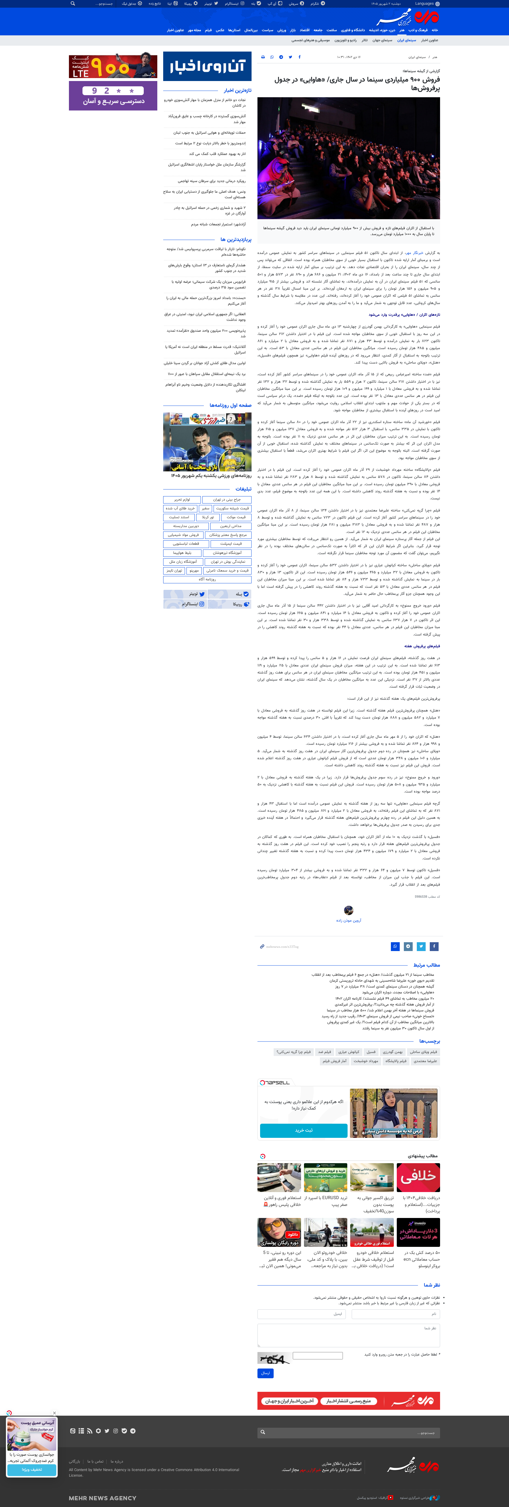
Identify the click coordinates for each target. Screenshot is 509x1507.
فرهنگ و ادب (418, 30)
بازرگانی (74, 1462)
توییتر (208, 3)
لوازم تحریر (182, 500)
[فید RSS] (89, 1431)
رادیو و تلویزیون (346, 40)
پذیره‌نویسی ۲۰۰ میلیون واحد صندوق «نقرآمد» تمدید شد (206, 333)
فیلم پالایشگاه (396, 1061)
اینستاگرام (232, 3)
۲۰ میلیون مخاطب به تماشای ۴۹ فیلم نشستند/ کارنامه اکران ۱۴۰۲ (385, 999)
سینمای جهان (382, 40)
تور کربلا (208, 517)
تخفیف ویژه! (32, 1470)
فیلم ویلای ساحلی (423, 1052)
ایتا (170, 3)
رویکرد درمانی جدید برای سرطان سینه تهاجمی (212, 181)
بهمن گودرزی (393, 1052)
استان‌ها (234, 30)
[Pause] (355, 1133)
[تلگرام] (132, 1431)
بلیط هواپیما (182, 553)
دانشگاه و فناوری (353, 30)
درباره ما (117, 1462)
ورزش (281, 30)
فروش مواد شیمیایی (183, 535)
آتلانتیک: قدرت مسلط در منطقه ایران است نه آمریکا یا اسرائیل (205, 350)
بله (253, 3)
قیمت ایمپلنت (231, 544)
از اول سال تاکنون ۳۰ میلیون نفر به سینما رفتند (398, 1028)
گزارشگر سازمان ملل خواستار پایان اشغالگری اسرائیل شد (207, 167)
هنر (401, 30)
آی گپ (272, 3)
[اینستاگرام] (115, 1431)
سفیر (205, 508)
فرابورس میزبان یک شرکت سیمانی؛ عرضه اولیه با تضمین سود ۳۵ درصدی (209, 284)
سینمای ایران (406, 40)
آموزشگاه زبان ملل (183, 562)
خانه (435, 30)
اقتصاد (305, 30)
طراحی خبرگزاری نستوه (414, 1498)
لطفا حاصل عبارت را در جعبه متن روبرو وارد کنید (402, 1355)
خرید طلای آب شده (180, 508)
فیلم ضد (324, 1052)
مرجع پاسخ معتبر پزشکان (228, 535)
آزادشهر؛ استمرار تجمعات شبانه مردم (218, 224)
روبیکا (188, 3)
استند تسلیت (179, 517)
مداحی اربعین (231, 526)
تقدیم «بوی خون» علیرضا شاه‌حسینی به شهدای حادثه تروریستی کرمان (382, 981)
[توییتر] (107, 1431)
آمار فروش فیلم (334, 1061)
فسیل (371, 1052)
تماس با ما (95, 1462)
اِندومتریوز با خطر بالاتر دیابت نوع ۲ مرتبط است (210, 143)
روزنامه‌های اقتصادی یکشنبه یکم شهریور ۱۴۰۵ (209, 475)
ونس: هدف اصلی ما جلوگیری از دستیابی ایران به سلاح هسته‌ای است (204, 194)
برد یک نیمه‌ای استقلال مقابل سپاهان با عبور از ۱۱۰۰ (207, 374)
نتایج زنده (155, 3)
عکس (220, 30)
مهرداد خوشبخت (366, 1061)
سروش (294, 3)
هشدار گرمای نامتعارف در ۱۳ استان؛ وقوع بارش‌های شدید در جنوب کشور (207, 268)
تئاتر (365, 40)
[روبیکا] (98, 1431)
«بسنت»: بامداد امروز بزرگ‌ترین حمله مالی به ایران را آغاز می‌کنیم (206, 301)
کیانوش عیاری (348, 1052)
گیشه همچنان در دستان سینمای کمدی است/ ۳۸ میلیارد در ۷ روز (384, 987)
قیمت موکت (236, 517)
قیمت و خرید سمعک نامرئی (227, 571)
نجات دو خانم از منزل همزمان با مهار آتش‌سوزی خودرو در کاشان (205, 103)
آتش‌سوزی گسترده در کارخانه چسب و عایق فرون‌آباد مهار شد (207, 119)
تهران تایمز (174, 571)
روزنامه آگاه (207, 579)
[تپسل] (262, 1083)
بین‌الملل (251, 30)
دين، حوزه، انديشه (382, 30)
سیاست (267, 30)
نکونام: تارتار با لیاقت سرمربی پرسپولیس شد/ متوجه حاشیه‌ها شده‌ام (206, 252)
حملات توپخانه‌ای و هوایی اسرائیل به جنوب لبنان (209, 133)
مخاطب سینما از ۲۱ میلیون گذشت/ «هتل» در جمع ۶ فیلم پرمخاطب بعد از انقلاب (373, 975)
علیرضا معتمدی (425, 1061)
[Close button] (54, 1413)
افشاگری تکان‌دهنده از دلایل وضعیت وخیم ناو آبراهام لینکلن (206, 387)
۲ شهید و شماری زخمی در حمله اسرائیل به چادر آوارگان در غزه (210, 211)
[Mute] (364, 1133)
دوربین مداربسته (186, 526)
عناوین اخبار (429, 40)
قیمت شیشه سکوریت (232, 508)
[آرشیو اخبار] (81, 1431)
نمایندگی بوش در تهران (228, 562)
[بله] (124, 1431)
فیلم (208, 30)
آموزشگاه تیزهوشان (227, 553)
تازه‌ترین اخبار (238, 91)
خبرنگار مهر (415, 253)
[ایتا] (72, 1431)
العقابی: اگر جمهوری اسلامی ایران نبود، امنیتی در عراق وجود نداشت (205, 317)
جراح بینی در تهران (227, 500)
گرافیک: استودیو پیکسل (372, 1498)
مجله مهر (194, 30)
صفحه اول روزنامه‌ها (231, 406)
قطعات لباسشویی (186, 544)
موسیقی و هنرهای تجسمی (311, 40)
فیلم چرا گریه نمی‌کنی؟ (294, 1052)
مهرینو (194, 571)
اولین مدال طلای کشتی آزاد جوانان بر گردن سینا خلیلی (205, 363)
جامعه (318, 30)
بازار (293, 30)
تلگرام (315, 3)
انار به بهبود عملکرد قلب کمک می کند (217, 154)
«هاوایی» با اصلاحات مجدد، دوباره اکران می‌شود (398, 993)
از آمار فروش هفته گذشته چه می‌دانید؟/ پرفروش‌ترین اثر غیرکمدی (384, 1005)
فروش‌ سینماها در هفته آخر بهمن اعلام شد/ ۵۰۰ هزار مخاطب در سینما (380, 1011)
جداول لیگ (129, 3)
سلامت (332, 30)
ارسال (265, 1373)
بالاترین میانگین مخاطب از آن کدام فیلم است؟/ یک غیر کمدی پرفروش (380, 1022)
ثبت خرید (304, 1130)
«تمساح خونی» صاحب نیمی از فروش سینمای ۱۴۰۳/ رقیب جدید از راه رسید (378, 1016)
